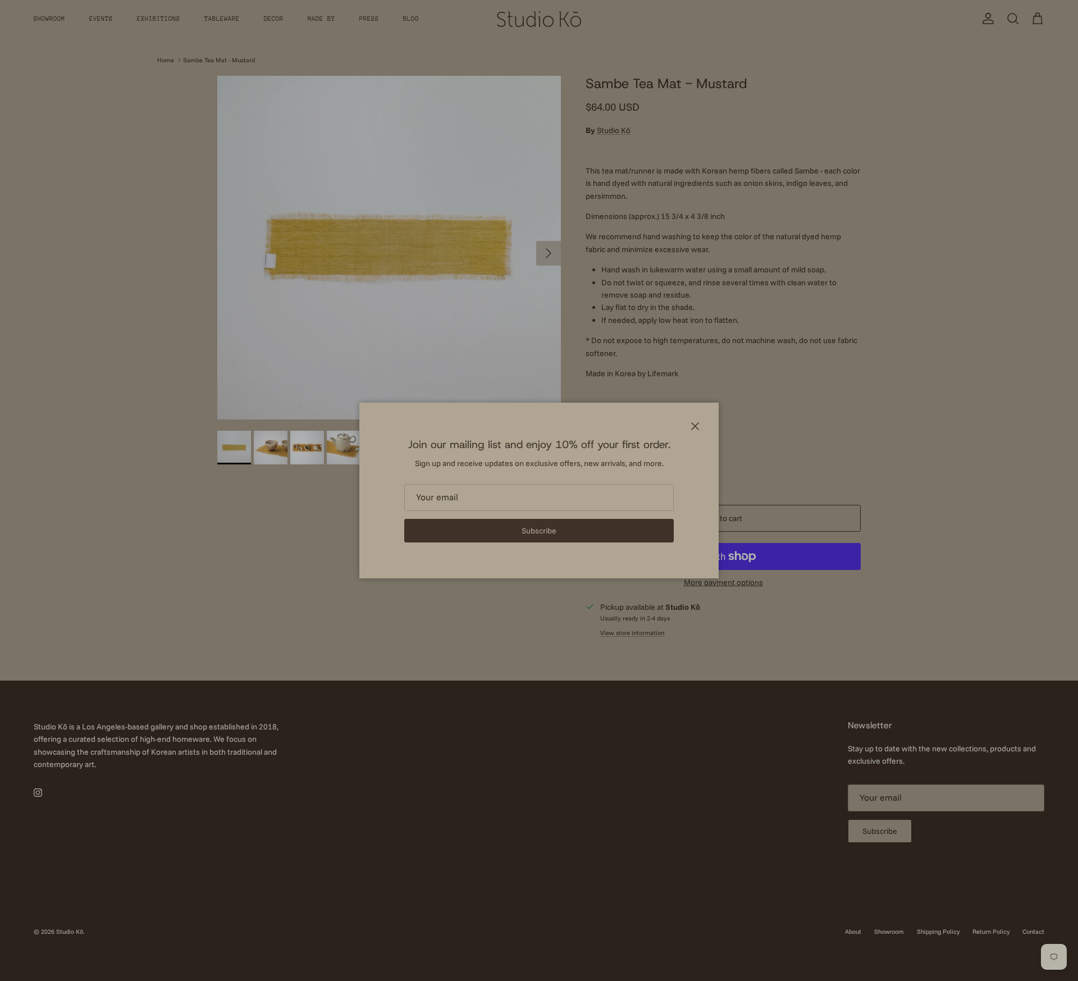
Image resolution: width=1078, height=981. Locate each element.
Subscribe (539, 531)
